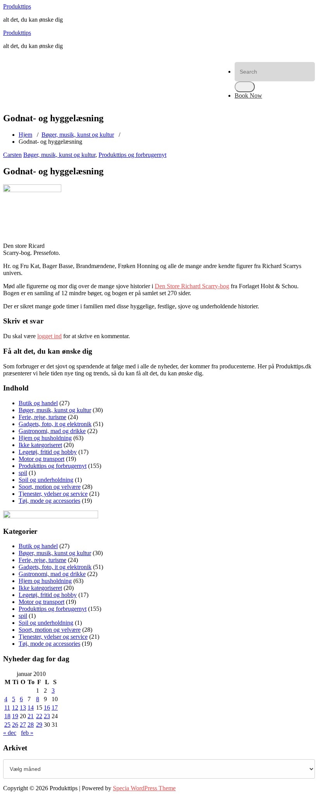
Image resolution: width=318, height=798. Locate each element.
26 (15, 724)
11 (7, 707)
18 (7, 716)
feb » (27, 732)
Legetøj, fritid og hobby (48, 452)
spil (23, 473)
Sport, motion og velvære (50, 486)
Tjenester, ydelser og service (53, 493)
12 (15, 707)
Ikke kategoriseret (40, 445)
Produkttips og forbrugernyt (132, 154)
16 (47, 707)
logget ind (49, 336)
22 (39, 716)
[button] (245, 86)
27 (23, 724)
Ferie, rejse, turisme (42, 417)
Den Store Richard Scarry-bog (192, 286)
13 (23, 707)
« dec (9, 732)
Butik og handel (38, 403)
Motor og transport (41, 459)
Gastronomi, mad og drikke (52, 431)
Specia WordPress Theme (144, 788)
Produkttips (17, 6)
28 (31, 724)
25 (7, 724)
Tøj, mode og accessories (49, 500)
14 (31, 707)
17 (55, 707)
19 (15, 716)
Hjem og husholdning (45, 438)
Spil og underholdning (46, 479)
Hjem (25, 134)
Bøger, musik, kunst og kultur (77, 134)
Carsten (12, 154)
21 (31, 716)
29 (39, 724)
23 (47, 716)
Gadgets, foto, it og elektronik (55, 424)
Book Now (248, 95)
